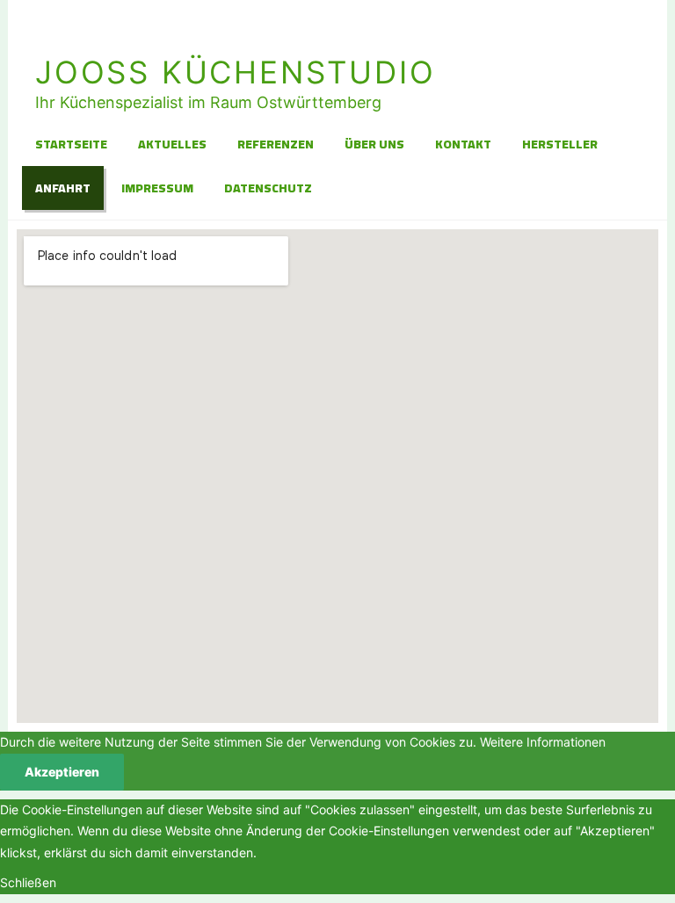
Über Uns (374, 144)
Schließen (28, 882)
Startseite (71, 144)
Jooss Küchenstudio (235, 72)
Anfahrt (63, 188)
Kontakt (463, 144)
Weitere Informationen (543, 741)
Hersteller (560, 144)
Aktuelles (172, 144)
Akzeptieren (62, 771)
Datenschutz (268, 188)
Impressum (157, 188)
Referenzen (275, 144)
